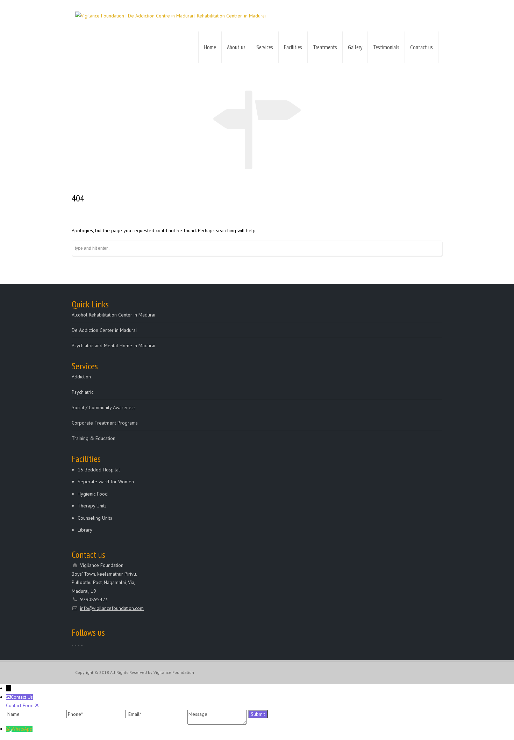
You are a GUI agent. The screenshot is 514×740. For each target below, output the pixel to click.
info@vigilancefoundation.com (112, 608)
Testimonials (386, 47)
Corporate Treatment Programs (105, 423)
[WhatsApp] (9, 729)
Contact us (421, 47)
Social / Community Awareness (104, 407)
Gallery (355, 47)
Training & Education (93, 438)
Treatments (325, 47)
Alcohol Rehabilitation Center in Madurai (113, 315)
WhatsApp (22, 729)
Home (210, 47)
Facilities (293, 47)
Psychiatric (82, 392)
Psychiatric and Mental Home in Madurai (113, 345)
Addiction (81, 376)
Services (264, 47)
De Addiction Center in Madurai (104, 330)
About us (236, 47)
